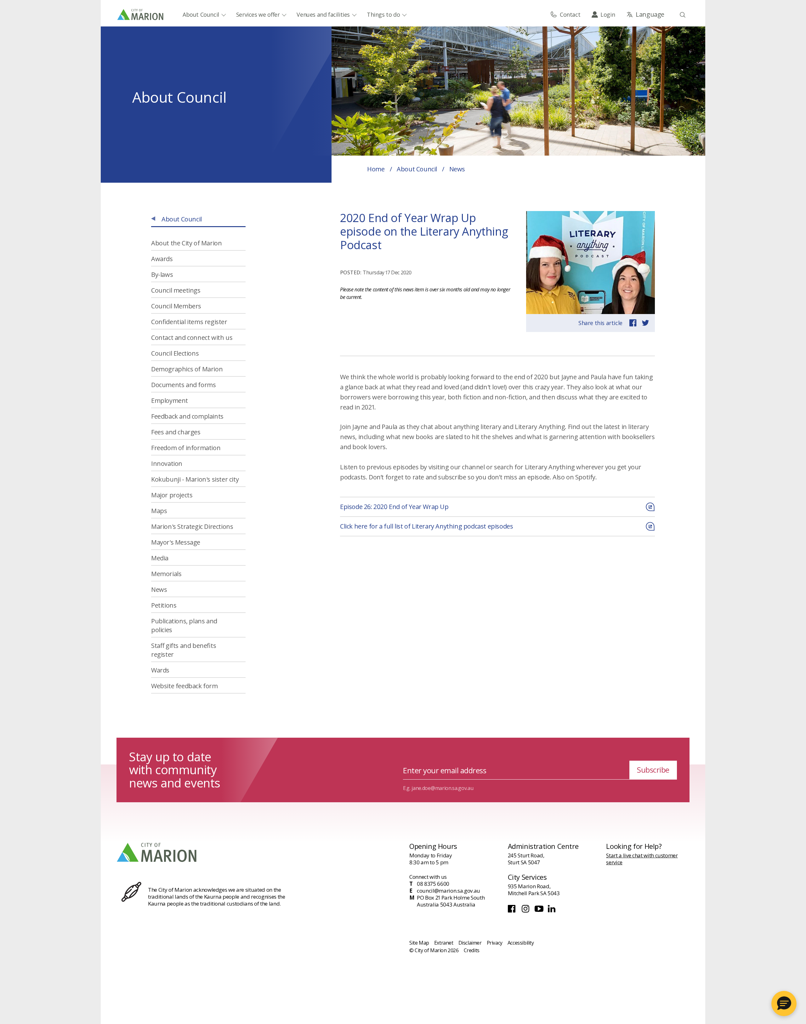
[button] (784, 1003)
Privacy (494, 942)
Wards (160, 670)
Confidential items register (189, 321)
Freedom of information (185, 447)
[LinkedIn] (552, 911)
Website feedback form (184, 686)
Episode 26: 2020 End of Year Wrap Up (394, 506)
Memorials (166, 573)
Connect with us (428, 876)
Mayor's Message (175, 542)
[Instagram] (526, 911)
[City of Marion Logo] (140, 14)
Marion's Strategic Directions (192, 526)
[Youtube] (540, 911)
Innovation (166, 463)
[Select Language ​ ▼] (645, 14)
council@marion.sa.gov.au (448, 890)
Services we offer (258, 14)
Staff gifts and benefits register (183, 650)
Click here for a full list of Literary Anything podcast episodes (426, 526)
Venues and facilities (323, 14)
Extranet (443, 942)
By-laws (162, 274)
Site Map (419, 942)
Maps (159, 510)
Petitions (163, 605)
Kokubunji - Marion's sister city (195, 479)
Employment (169, 400)
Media (159, 558)
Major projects (171, 495)
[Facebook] (513, 911)
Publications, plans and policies (184, 625)
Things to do (383, 14)
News (159, 589)
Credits (472, 950)
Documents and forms (183, 384)
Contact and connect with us (191, 337)
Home (375, 169)
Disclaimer (470, 942)
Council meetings (176, 290)
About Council (201, 14)
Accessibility (521, 942)
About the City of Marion (186, 243)
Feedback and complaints (187, 416)
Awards (162, 259)
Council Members (176, 306)
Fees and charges (176, 432)
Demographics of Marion (187, 369)
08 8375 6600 (433, 883)
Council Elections (175, 353)
